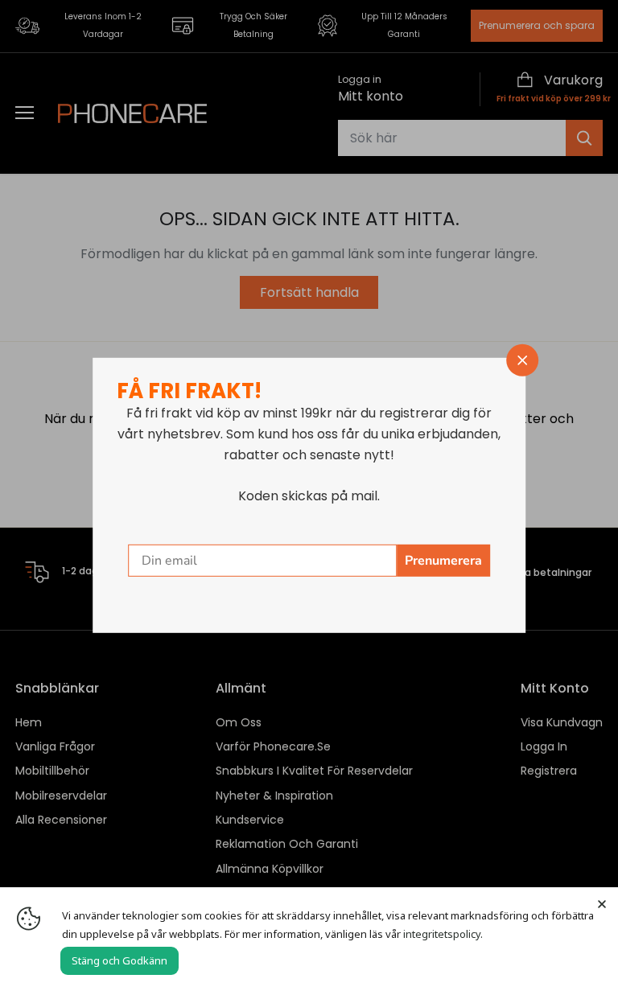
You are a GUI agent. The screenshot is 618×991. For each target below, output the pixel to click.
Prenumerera (443, 561)
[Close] (602, 903)
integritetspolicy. (443, 934)
